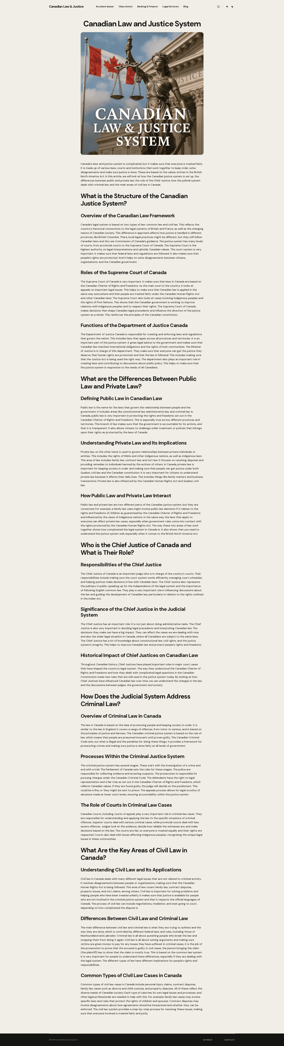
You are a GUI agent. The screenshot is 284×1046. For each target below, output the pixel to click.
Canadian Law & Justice (66, 6)
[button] (218, 6)
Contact (229, 1040)
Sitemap (207, 1040)
